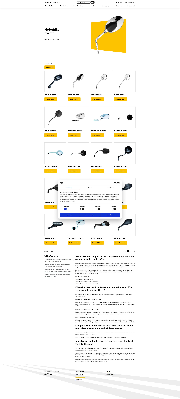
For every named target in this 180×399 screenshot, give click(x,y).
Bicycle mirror (79, 374)
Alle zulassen (110, 214)
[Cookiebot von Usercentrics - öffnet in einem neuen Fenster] (114, 183)
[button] (49, 5)
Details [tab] (90, 187)
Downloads (119, 2)
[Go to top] (176, 395)
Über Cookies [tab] (111, 187)
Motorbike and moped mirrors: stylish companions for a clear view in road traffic (58, 260)
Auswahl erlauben (90, 214)
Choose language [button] (130, 2)
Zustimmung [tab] (69, 187)
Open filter (49, 67)
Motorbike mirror (80, 377)
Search (92, 2)
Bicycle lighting (80, 371)
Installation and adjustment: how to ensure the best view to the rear (57, 275)
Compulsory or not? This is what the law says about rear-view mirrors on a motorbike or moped (58, 270)
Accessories (79, 379)
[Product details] (55, 81)
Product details (50, 99)
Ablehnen (69, 214)
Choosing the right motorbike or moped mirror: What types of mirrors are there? (57, 265)
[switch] (82, 209)
